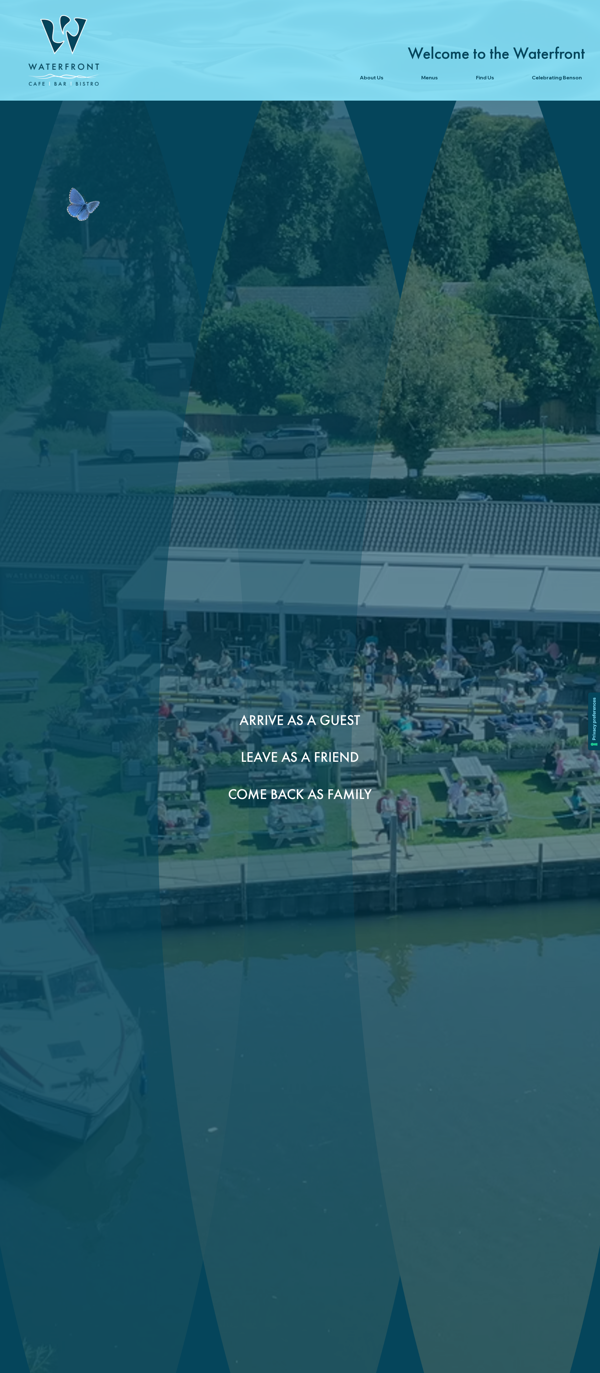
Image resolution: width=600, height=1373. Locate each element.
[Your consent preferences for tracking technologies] (594, 721)
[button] (356, 77)
